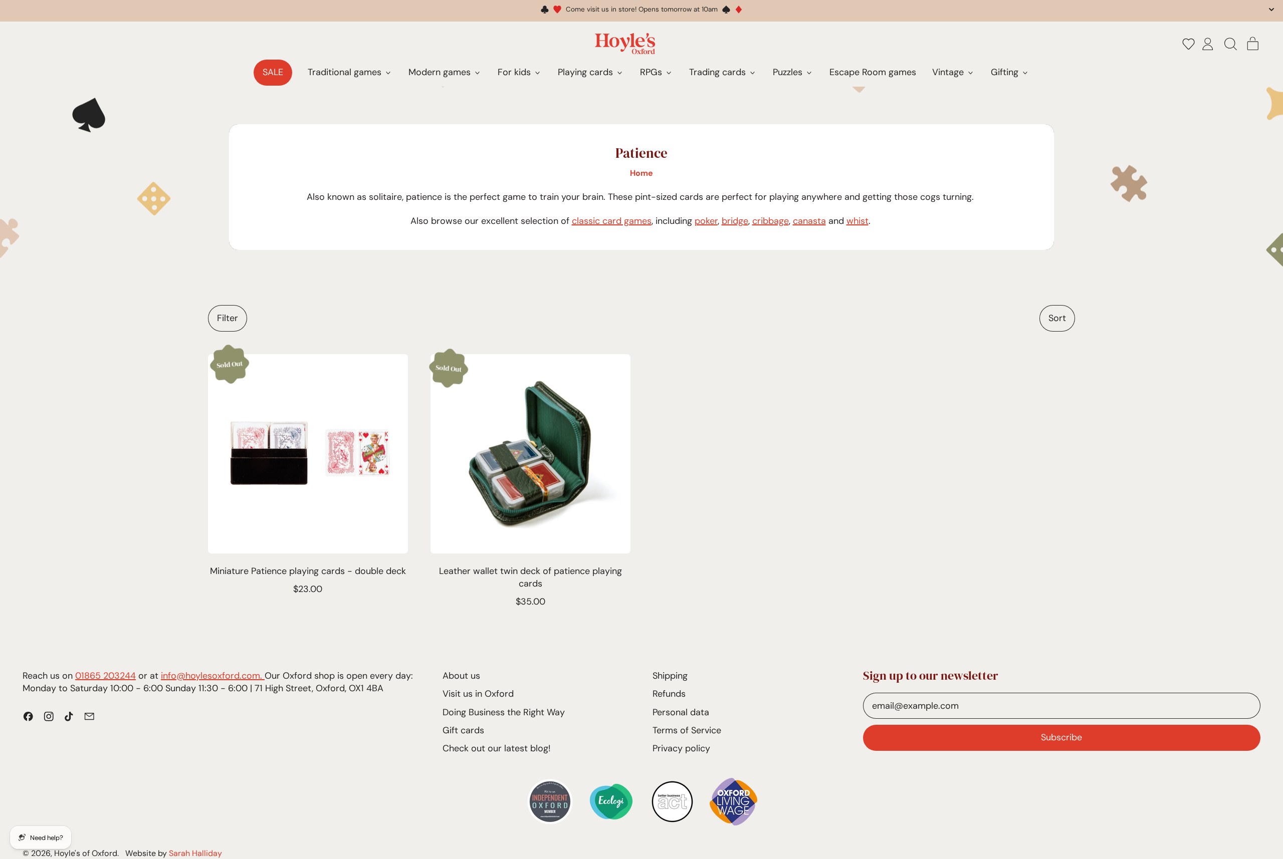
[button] (1189, 44)
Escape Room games (872, 72)
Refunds (669, 694)
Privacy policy (681, 748)
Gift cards (463, 730)
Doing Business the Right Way (504, 712)
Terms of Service (687, 730)
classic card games (612, 221)
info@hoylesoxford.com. (213, 676)
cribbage (770, 221)
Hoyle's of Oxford (85, 853)
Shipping (670, 676)
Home (641, 173)
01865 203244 (105, 676)
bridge (735, 221)
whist (857, 221)
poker (706, 221)
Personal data (681, 712)
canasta (809, 221)
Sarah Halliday (195, 853)
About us (461, 676)
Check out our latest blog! (496, 748)
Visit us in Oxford (478, 694)
